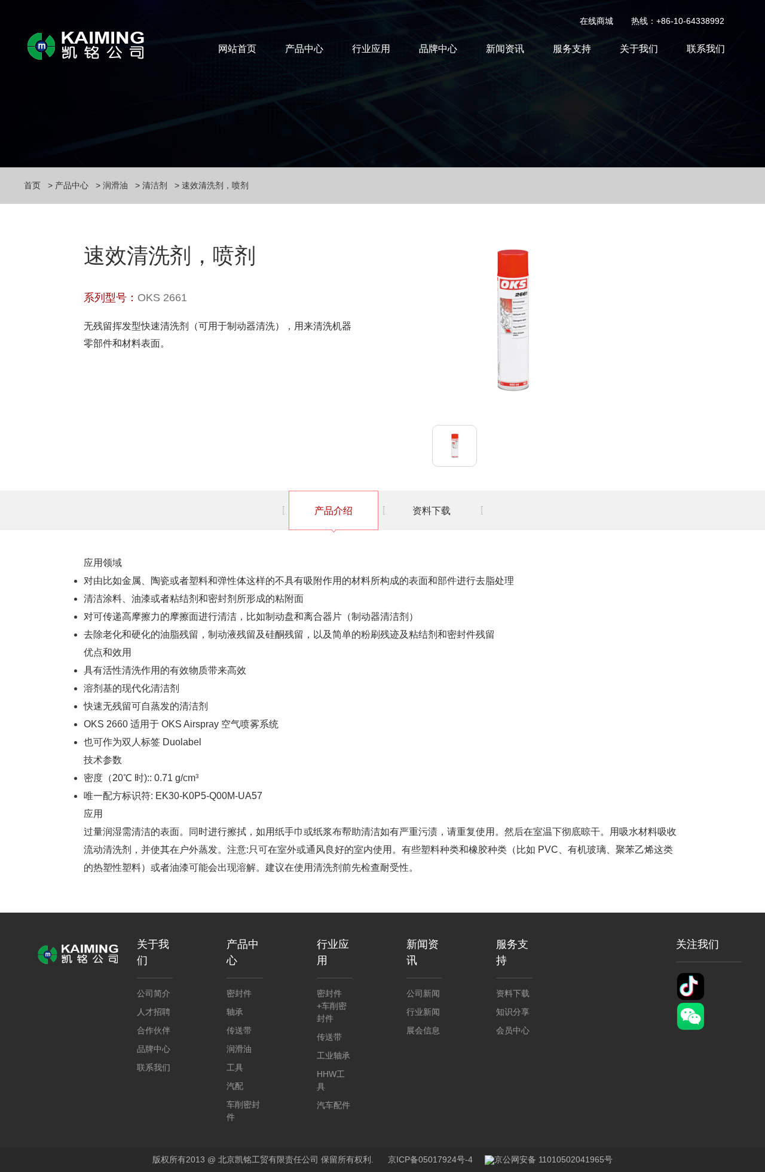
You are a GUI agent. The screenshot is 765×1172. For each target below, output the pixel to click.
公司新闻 (423, 993)
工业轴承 (333, 1055)
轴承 (235, 1012)
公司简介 (153, 993)
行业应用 (371, 49)
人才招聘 (153, 1012)
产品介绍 (333, 511)
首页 (32, 185)
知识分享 (513, 1012)
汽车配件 (333, 1105)
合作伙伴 (153, 1030)
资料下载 (431, 511)
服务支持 (572, 49)
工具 (235, 1067)
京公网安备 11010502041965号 (553, 1159)
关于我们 (639, 49)
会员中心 (513, 1030)
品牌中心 (438, 49)
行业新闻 (423, 1012)
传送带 (239, 1030)
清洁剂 (154, 185)
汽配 (235, 1086)
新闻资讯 (505, 49)
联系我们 (706, 49)
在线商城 (596, 21)
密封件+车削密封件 (332, 1006)
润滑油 (115, 185)
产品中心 (304, 49)
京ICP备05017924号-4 (430, 1159)
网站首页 (237, 49)
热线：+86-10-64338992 (677, 21)
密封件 (239, 993)
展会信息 (423, 1030)
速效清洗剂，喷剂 (215, 185)
